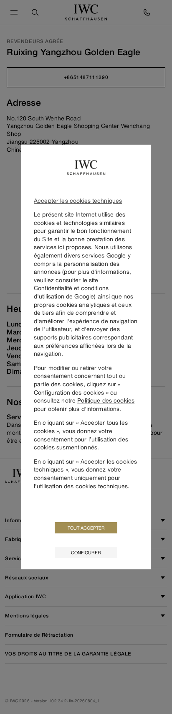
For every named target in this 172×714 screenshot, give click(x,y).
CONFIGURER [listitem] (86, 552)
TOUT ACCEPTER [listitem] (86, 527)
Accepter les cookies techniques (78, 200)
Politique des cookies (105, 400)
